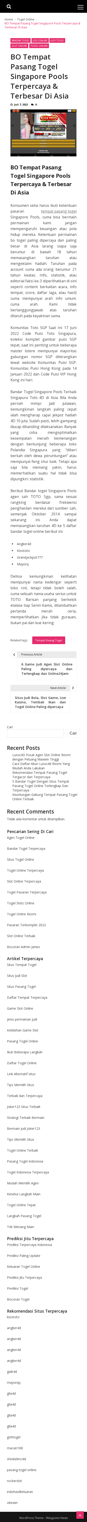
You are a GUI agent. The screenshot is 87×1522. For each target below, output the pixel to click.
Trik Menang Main (20, 1227)
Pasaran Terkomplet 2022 (26, 925)
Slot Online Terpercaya (24, 881)
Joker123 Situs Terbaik (23, 1106)
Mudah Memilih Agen (23, 1183)
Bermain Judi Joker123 (23, 1128)
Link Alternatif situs (21, 1074)
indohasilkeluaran (20, 1491)
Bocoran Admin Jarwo (23, 947)
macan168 (15, 1448)
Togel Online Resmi (21, 914)
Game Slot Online (20, 1008)
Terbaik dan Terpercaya (24, 1096)
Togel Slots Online (20, 903)
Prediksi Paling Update (23, 1255)
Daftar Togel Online (22, 1063)
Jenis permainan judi (22, 1019)
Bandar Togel (20, 40)
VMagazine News (57, 1518)
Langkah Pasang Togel (24, 1216)
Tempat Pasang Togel (48, 640)
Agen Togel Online (21, 837)
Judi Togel (57, 40)
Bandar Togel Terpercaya (26, 848)
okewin (12, 1502)
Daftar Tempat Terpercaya (27, 997)
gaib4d (12, 1371)
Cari (10, 727)
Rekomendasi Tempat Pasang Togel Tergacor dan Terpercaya (39, 774)
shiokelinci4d (16, 1459)
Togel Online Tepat (21, 1205)
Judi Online (40, 40)
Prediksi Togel (17, 1288)
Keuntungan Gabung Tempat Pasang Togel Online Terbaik (44, 796)
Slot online (19, 45)
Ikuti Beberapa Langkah (24, 1052)
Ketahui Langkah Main (23, 1194)
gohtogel (13, 1437)
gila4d (11, 1393)
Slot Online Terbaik (21, 936)
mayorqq (13, 1382)
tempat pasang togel (59, 211)
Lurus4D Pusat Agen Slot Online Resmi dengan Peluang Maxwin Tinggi (41, 757)
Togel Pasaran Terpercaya (27, 892)
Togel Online (39, 45)
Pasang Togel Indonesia (25, 1161)
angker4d (14, 1328)
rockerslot (14, 1481)
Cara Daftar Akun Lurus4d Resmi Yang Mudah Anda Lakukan (41, 765)
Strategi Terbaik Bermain (25, 1117)
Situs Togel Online (20, 859)
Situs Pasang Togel (21, 986)
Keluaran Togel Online (23, 1266)
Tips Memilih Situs (20, 1085)
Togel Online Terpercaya (25, 870)
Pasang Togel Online (22, 1041)
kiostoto (13, 1317)
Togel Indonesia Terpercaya (28, 1172)
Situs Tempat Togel (21, 964)
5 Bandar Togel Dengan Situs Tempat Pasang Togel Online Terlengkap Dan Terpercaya (40, 785)
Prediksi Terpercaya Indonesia (29, 1244)
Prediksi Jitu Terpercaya (24, 1277)
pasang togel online (21, 1470)
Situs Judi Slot (17, 975)
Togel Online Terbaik (22, 1150)
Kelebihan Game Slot (22, 1030)
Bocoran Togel (18, 1299)
